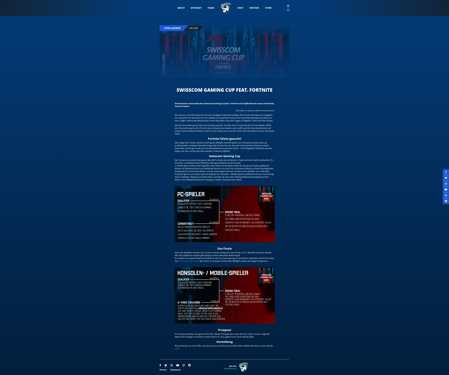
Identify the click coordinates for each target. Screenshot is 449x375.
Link (176, 348)
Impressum (175, 369)
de (288, 5)
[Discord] (189, 365)
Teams (211, 7)
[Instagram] (171, 365)
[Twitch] (184, 365)
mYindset (196, 7)
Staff (240, 7)
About (181, 7)
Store (268, 7)
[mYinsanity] (226, 8)
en (288, 10)
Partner (254, 7)
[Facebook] (160, 365)
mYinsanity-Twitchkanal (189, 261)
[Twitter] (165, 365)
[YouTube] (177, 365)
